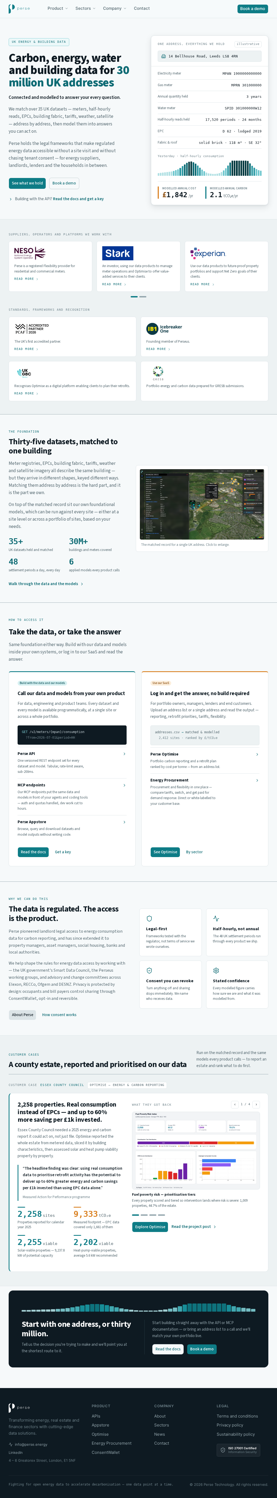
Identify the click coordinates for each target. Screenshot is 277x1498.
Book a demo (252, 8)
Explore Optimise (150, 1227)
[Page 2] (142, 296)
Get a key (63, 852)
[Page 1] (134, 296)
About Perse (22, 1015)
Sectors (83, 8)
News (159, 1434)
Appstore (100, 1425)
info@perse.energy (31, 1444)
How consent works (59, 1015)
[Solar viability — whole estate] (144, 1215)
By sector (194, 852)
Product (55, 8)
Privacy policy (230, 1425)
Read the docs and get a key (78, 199)
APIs (96, 1416)
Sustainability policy (236, 1434)
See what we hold (27, 183)
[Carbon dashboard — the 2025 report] (135, 1215)
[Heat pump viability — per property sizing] (152, 1215)
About (160, 1416)
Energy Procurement (111, 1443)
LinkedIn (16, 1452)
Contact (142, 8)
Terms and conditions (237, 1416)
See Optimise (165, 852)
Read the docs (33, 852)
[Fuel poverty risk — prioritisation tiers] (161, 1215)
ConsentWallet (106, 1452)
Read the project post (191, 1227)
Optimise (100, 1434)
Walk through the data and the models (43, 584)
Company (112, 8)
